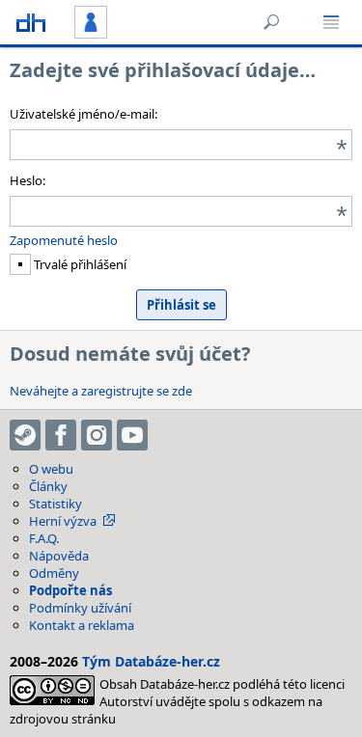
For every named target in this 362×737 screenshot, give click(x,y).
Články (48, 486)
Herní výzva (63, 521)
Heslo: (27, 180)
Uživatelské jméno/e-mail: (83, 114)
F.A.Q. (44, 538)
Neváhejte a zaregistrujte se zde (101, 390)
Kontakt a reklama (81, 625)
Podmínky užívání (80, 607)
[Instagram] (96, 435)
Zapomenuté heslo (64, 240)
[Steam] (25, 435)
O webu (51, 469)
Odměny (54, 573)
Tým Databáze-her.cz (151, 661)
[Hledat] (271, 22)
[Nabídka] (331, 22)
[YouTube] (132, 435)
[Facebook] (60, 435)
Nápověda (59, 555)
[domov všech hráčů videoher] (31, 22)
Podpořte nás (70, 590)
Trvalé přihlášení (78, 264)
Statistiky (55, 503)
